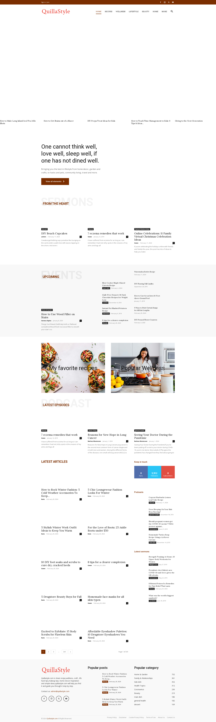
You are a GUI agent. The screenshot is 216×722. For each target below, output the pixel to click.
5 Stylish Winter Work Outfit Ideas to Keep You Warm (59, 529)
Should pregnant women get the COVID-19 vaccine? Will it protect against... (161, 524)
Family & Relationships (142, 229)
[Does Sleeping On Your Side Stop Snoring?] (140, 512)
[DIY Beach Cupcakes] (61, 220)
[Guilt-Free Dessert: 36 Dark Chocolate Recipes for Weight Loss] (94, 298)
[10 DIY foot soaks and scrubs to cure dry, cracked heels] (61, 549)
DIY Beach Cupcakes (54, 233)
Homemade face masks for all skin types (106, 598)
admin (43, 237)
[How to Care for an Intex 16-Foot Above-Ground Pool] (168, 299)
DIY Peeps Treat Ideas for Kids (101, 121)
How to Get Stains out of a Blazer (59, 121)
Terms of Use (151, 717)
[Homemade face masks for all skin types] (108, 584)
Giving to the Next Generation (189, 121)
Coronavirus (153, 529)
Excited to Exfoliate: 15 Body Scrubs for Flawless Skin (58, 633)
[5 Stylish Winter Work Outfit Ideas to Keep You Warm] (61, 514)
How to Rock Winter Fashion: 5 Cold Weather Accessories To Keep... (60, 493)
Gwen (90, 237)
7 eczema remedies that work (106, 233)
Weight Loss (153, 564)
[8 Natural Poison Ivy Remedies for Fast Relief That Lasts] (140, 586)
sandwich (153, 601)
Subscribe (168, 467)
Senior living (92, 430)
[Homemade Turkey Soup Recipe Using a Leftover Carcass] (140, 538)
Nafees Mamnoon (94, 441)
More (164, 11)
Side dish (106, 313)
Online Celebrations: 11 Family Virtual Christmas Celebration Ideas (152, 236)
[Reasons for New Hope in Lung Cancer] (108, 422)
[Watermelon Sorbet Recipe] (168, 275)
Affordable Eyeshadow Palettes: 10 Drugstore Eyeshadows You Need (107, 634)
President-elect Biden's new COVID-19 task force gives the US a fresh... (161, 572)
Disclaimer (122, 717)
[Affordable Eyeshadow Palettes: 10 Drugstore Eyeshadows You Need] (108, 618)
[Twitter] (169, 2)
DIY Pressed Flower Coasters (145, 320)
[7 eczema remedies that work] (108, 220)
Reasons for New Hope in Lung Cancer (107, 436)
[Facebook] (160, 2)
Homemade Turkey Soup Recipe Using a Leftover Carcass (159, 537)
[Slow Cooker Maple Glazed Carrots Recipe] (94, 286)
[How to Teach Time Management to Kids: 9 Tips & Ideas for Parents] (151, 105)
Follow (155, 467)
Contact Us (171, 717)
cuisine (105, 303)
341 (64, 652)
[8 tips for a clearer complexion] (94, 323)
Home (98, 11)
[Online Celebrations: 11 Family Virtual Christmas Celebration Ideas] (154, 220)
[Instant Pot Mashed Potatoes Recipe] (94, 311)
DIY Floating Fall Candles (144, 284)
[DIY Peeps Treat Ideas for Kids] (108, 105)
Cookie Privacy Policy (136, 717)
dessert (44, 229)
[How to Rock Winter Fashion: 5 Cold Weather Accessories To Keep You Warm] (61, 476)
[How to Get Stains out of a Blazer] (64, 105)
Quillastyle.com (52, 718)
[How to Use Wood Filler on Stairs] (61, 296)
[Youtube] (173, 2)
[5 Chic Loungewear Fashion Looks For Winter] (108, 476)
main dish (106, 288)
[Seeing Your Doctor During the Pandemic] (154, 422)
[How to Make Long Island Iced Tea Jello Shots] (20, 105)
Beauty (145, 11)
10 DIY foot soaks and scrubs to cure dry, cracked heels (60, 563)
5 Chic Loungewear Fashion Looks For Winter (105, 491)
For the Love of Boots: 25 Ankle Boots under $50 (107, 529)
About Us (161, 717)
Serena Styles (46, 321)
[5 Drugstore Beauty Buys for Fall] (61, 584)
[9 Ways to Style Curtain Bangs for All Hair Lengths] (168, 311)
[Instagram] (164, 2)
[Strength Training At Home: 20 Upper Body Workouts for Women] (140, 560)
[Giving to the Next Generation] (195, 105)
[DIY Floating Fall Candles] (168, 287)
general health (139, 430)
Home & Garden (47, 310)
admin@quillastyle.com (60, 691)
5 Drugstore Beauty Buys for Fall (61, 596)
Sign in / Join (45, 2)
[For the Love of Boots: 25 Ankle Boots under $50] (108, 514)
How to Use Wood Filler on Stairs (58, 316)
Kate (43, 499)
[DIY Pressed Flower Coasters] (168, 323)
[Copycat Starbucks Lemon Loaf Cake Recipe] (140, 500)
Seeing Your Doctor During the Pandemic (153, 436)
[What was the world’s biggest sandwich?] (140, 598)
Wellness (120, 11)
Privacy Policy (112, 717)
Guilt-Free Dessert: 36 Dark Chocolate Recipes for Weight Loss (115, 297)
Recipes (108, 11)
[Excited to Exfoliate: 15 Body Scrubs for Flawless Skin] (61, 618)
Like (141, 467)
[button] (172, 12)
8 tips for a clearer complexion (115, 320)
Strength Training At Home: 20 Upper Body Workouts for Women (162, 559)
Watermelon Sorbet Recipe (144, 272)
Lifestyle (133, 11)
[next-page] (70, 652)
